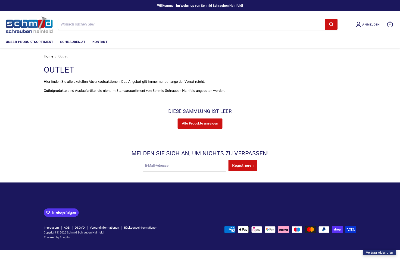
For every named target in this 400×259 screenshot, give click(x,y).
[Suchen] (331, 24)
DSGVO (80, 227)
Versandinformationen (104, 227)
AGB (67, 227)
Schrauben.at (72, 42)
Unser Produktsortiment (29, 42)
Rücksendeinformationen (140, 227)
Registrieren (242, 165)
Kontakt (100, 42)
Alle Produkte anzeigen (200, 123)
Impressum (51, 227)
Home (48, 56)
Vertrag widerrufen (379, 252)
